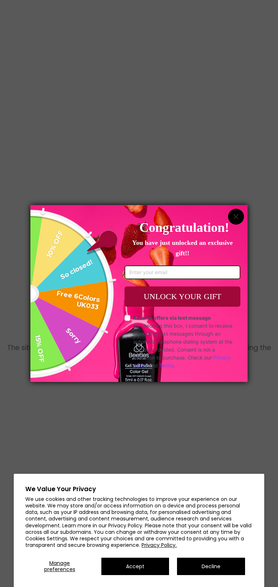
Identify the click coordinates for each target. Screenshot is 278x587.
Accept (135, 566)
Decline (211, 566)
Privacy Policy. (159, 545)
